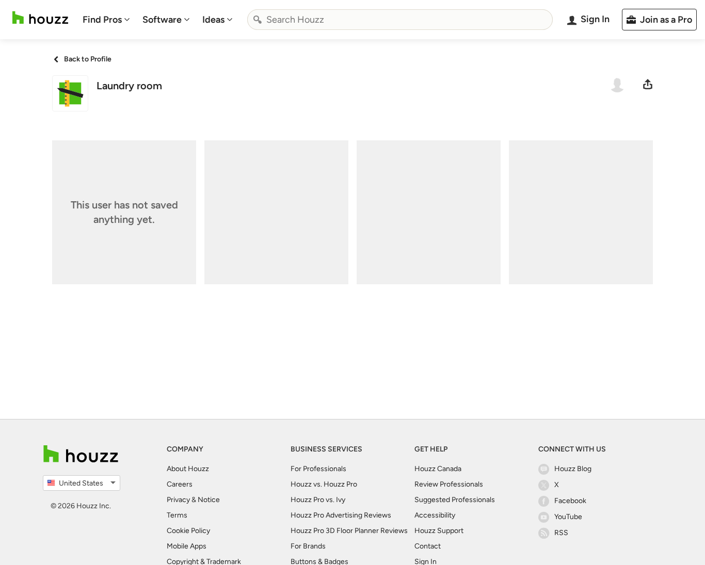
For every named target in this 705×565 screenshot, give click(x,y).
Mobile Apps (186, 546)
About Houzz (188, 468)
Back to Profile (87, 59)
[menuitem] (106, 19)
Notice (209, 499)
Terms (177, 515)
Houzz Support (438, 530)
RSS (561, 532)
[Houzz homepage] (40, 17)
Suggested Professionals (454, 499)
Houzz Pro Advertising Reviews (341, 515)
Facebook (570, 500)
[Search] (257, 19)
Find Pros (102, 19)
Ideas (213, 19)
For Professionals (318, 468)
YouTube (568, 516)
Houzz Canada (437, 468)
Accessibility (434, 515)
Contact (427, 546)
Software (162, 19)
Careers (180, 484)
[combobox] (400, 19)
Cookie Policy (188, 530)
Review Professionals (448, 484)
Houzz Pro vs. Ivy (318, 499)
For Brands (308, 546)
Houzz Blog (572, 468)
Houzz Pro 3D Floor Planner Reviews (349, 530)
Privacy (178, 499)
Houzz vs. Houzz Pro (324, 484)
